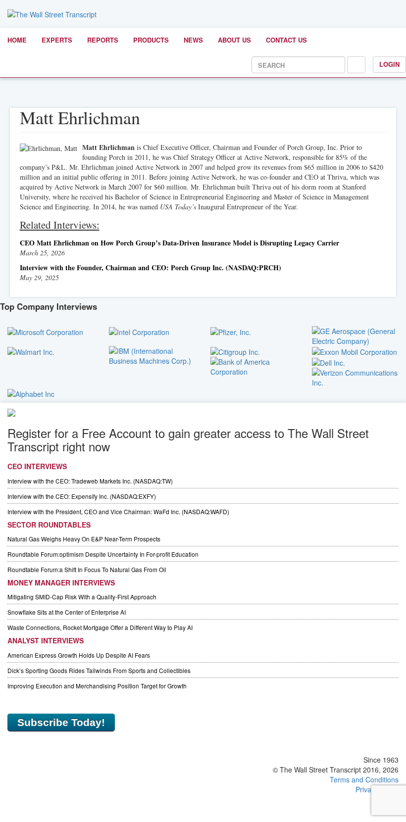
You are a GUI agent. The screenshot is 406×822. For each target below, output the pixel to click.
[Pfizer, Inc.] (230, 331)
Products (151, 40)
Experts (57, 40)
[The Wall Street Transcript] (52, 13)
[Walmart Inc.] (30, 351)
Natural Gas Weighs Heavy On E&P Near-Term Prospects (83, 538)
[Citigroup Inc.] (235, 351)
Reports (102, 40)
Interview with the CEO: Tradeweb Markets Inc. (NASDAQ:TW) (90, 481)
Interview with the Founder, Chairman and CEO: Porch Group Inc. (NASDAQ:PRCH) (150, 267)
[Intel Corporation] (139, 331)
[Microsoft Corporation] (45, 331)
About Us (234, 40)
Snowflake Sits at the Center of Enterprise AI (66, 612)
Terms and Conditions (364, 779)
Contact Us (286, 40)
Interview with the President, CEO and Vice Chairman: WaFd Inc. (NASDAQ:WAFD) (118, 511)
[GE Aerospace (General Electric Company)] (355, 334)
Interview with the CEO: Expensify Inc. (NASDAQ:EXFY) (81, 496)
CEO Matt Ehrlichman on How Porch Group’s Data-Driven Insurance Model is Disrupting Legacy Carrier (179, 243)
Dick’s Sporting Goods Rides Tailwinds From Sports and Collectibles (99, 670)
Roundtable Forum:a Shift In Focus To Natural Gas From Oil (86, 569)
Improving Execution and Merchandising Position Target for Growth (97, 685)
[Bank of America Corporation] (253, 366)
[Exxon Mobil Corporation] (354, 351)
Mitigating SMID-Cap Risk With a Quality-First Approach (81, 596)
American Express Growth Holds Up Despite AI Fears (78, 655)
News (193, 40)
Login (389, 64)
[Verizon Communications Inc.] (355, 377)
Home (17, 40)
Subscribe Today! (61, 722)
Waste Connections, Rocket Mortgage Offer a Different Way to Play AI (100, 627)
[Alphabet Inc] (30, 392)
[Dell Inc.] (328, 362)
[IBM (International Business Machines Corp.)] (152, 354)
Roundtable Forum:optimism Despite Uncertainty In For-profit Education (103, 554)
